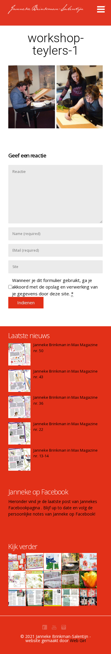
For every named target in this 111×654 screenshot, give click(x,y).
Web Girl (78, 640)
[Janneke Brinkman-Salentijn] (58, 12)
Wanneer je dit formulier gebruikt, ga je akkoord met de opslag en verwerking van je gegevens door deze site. (55, 287)
